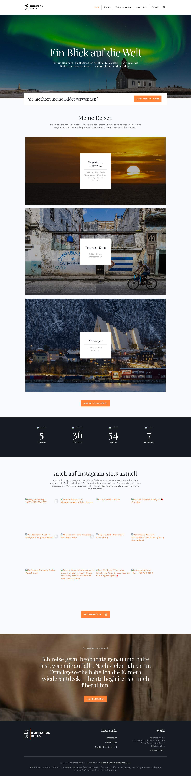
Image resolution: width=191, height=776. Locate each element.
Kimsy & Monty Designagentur (115, 762)
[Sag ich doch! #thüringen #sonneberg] (113, 550)
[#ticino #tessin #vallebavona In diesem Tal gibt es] (78, 586)
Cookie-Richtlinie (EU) (106, 747)
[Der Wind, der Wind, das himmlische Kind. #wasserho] (113, 586)
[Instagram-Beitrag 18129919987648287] (42, 515)
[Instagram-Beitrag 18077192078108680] (148, 586)
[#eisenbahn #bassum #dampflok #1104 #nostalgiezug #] (148, 550)
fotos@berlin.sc (157, 750)
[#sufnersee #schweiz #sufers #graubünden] (42, 586)
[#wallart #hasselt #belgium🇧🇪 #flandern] (148, 515)
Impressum (112, 737)
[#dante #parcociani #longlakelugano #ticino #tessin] (78, 515)
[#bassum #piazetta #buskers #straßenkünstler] (78, 550)
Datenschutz (111, 742)
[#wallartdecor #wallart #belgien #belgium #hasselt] (42, 550)
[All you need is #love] (113, 515)
